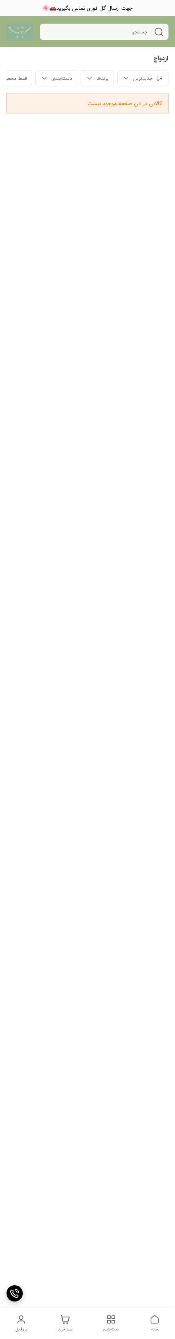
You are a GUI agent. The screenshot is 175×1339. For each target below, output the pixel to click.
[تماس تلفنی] (15, 1293)
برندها (102, 78)
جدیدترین (143, 78)
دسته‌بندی (61, 78)
